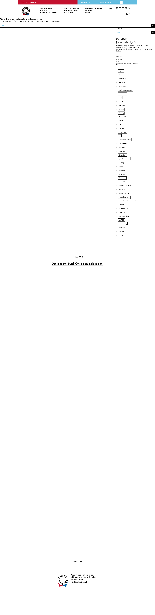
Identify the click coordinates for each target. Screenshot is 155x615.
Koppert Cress (123, 174)
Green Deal (122, 155)
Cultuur (121, 101)
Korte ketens (68, 12)
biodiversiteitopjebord (125, 90)
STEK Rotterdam (124, 216)
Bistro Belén (122, 94)
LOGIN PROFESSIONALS (28, 2)
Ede (120, 124)
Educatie (121, 128)
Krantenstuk (122, 178)
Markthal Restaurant (125, 186)
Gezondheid (122, 151)
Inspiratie (88, 10)
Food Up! (122, 147)
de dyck (121, 109)
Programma (43, 10)
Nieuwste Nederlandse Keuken (128, 201)
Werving (121, 235)
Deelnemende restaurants (48, 12)
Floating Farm (123, 144)
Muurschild (122, 189)
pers (117, 61)
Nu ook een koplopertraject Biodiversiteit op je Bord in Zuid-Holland (134, 50)
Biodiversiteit (122, 86)
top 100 (121, 220)
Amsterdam (122, 79)
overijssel (121, 205)
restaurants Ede (123, 208)
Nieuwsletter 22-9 (124, 197)
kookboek (122, 170)
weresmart (122, 231)
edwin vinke (122, 132)
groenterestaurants (124, 159)
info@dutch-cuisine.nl (79, 582)
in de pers (119, 59)
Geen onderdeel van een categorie (127, 63)
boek (120, 98)
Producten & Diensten (71, 8)
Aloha (120, 75)
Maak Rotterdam (124, 182)
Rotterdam (122, 212)
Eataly (121, 121)
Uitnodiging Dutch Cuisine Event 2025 (128, 47)
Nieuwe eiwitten (124, 193)
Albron (121, 71)
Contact (111, 8)
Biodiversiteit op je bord (93, 8)
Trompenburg (123, 224)
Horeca (121, 166)
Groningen (122, 163)
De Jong (121, 113)
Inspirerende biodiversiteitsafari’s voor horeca (130, 44)
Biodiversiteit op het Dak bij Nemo (126, 42)
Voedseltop (122, 228)
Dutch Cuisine (25, 6)
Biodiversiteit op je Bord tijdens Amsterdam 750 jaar (132, 46)
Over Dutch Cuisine (46, 8)
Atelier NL (122, 82)
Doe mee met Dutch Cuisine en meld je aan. (77, 263)
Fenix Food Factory (125, 140)
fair (120, 136)
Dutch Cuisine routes (71, 10)
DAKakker (122, 105)
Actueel (88, 12)
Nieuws (118, 65)
